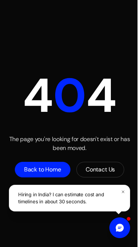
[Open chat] (119, 227)
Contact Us (100, 169)
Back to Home (42, 169)
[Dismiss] (123, 192)
